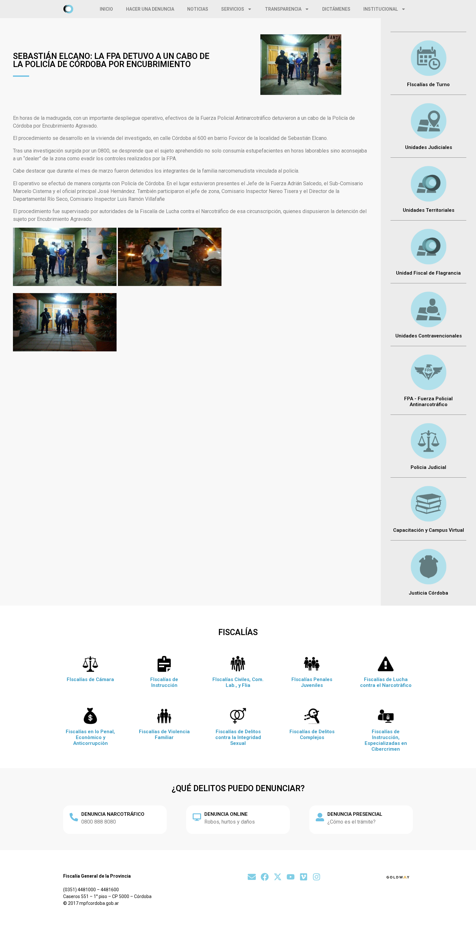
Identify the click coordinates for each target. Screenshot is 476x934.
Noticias (197, 9)
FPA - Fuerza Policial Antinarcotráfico (428, 401)
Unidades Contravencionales (428, 336)
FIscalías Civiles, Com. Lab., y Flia (238, 682)
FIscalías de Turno (428, 84)
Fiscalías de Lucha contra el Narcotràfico (386, 682)
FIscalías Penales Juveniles (311, 682)
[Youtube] (291, 877)
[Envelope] (252, 877)
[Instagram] (316, 877)
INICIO (106, 9)
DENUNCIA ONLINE (226, 814)
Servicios (232, 9)
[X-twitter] (278, 877)
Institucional (380, 9)
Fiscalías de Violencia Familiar (164, 734)
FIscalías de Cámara (90, 679)
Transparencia (283, 9)
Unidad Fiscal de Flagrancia (428, 273)
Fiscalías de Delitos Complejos (311, 734)
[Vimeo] (304, 877)
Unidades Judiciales (428, 147)
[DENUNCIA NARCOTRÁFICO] (74, 817)
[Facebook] (265, 877)
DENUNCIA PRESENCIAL (354, 814)
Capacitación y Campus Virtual (428, 530)
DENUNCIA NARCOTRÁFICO (112, 814)
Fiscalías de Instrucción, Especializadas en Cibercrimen (386, 740)
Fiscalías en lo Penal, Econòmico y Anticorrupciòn (90, 737)
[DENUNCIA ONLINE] (197, 817)
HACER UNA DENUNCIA (150, 9)
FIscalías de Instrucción (164, 682)
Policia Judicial (428, 467)
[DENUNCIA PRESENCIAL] (320, 817)
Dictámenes (336, 9)
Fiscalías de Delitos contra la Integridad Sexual (238, 737)
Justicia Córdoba (428, 593)
